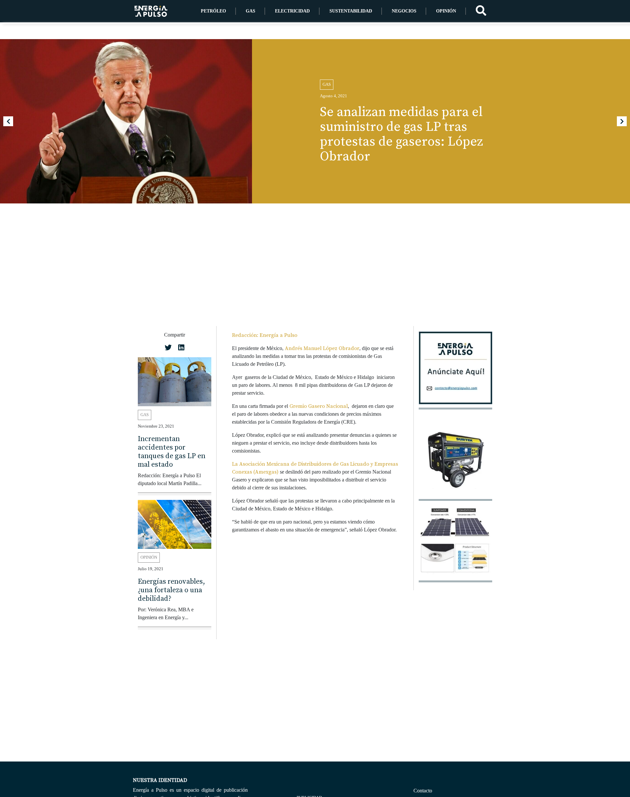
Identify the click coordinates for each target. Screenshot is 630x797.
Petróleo (213, 11)
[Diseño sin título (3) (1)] (455, 371)
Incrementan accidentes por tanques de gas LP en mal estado (171, 451)
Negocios (404, 11)
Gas (250, 11)
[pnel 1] (455, 544)
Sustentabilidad (350, 11)
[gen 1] (455, 462)
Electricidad (292, 11)
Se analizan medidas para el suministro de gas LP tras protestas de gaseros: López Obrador (401, 134)
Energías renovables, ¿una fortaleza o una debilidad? (171, 590)
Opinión (446, 11)
